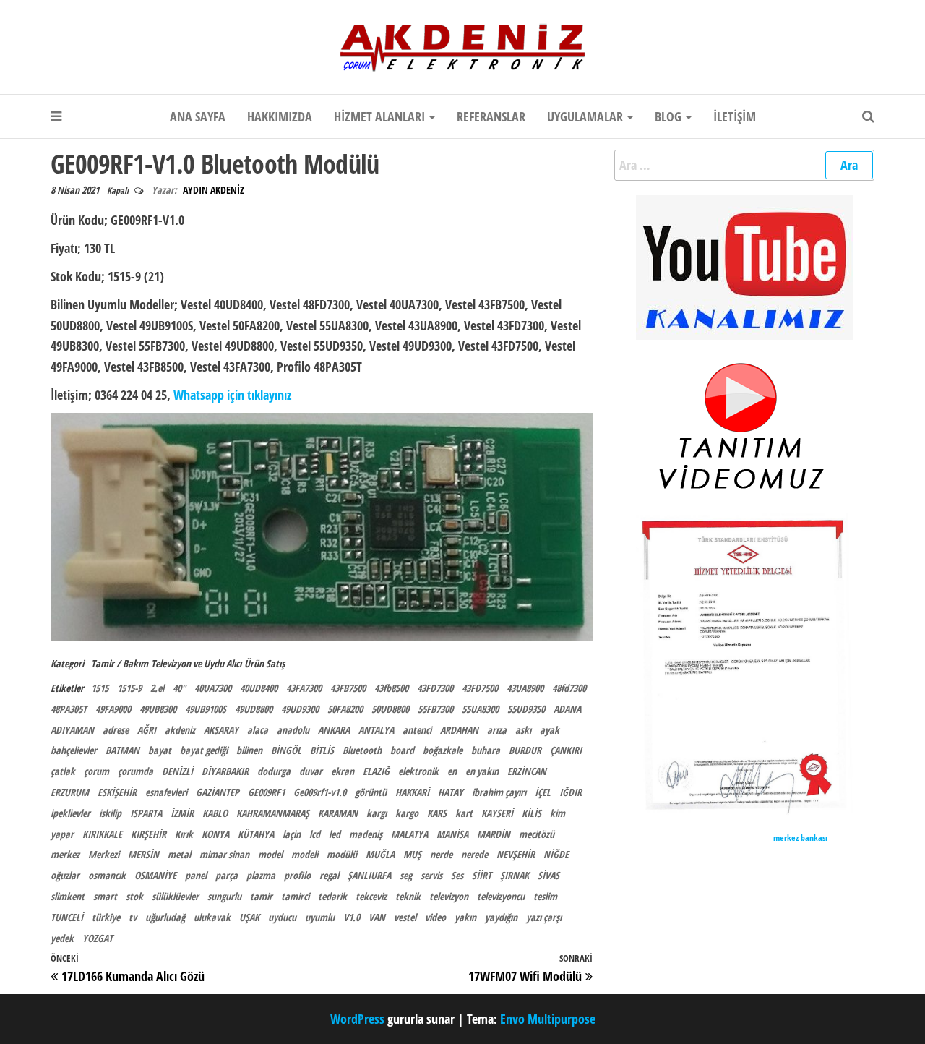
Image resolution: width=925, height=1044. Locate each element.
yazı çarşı (544, 917)
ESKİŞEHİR (117, 792)
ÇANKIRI (566, 750)
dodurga (274, 771)
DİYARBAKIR (225, 771)
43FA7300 (304, 688)
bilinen (249, 750)
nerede (474, 854)
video (435, 917)
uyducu (282, 917)
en (452, 771)
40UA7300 (212, 688)
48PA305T (69, 709)
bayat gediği (204, 750)
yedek (62, 938)
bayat (159, 750)
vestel (405, 917)
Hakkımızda (279, 116)
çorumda (135, 771)
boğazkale (442, 750)
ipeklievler (70, 813)
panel (196, 875)
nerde (441, 854)
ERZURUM (70, 792)
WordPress (357, 1018)
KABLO (215, 813)
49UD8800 (253, 709)
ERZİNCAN (526, 771)
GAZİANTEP (217, 792)
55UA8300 (480, 709)
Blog (669, 116)
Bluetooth (362, 750)
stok (134, 896)
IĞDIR (570, 792)
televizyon (448, 896)
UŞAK (249, 917)
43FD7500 (480, 688)
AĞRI (146, 730)
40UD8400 (259, 688)
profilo (297, 875)
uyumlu (320, 917)
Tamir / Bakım (119, 663)
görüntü (371, 792)
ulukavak (212, 917)
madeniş (365, 834)
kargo (406, 813)
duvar (310, 771)
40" (179, 688)
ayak (549, 730)
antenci (417, 730)
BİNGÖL (286, 750)
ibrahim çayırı (499, 792)
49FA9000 (113, 709)
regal (329, 875)
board (402, 750)
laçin (292, 834)
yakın (465, 917)
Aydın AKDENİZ (213, 190)
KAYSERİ (497, 813)
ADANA (567, 709)
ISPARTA (146, 813)
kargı (376, 813)
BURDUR (525, 750)
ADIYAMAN (72, 730)
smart (105, 896)
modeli (304, 854)
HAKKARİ (412, 792)
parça (226, 875)
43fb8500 (391, 688)
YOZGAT (97, 938)
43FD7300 (435, 688)
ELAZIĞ (376, 771)
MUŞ (412, 854)
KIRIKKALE (102, 834)
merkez (65, 854)
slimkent (68, 896)
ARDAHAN (459, 730)
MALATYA (409, 834)
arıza (497, 730)
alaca (257, 730)
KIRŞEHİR (148, 834)
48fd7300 (569, 688)
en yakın (482, 771)
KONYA (215, 834)
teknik (408, 896)
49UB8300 (157, 709)
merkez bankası (800, 837)
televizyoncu (501, 896)
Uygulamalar (586, 116)
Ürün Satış (264, 663)
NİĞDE (556, 854)
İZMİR (182, 813)
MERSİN (143, 854)
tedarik (332, 896)
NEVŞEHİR (515, 854)
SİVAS (548, 875)
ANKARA (334, 730)
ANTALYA (376, 730)
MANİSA (452, 834)
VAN (377, 917)
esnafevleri (166, 792)
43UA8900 (525, 688)
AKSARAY (221, 730)
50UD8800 (390, 709)
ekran (342, 771)
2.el (157, 688)
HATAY (450, 792)
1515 (99, 688)
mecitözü (536, 834)
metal (179, 854)
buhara (485, 750)
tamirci (295, 896)
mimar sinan (224, 854)
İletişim (734, 116)
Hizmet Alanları (381, 116)
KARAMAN (338, 813)
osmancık (107, 875)
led (334, 834)
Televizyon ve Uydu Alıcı (196, 663)
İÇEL (543, 792)
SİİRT (481, 875)
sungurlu (224, 896)
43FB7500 (348, 688)
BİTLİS (322, 750)
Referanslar (491, 116)
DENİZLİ (177, 771)
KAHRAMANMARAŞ (272, 813)
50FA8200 (345, 709)
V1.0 (351, 917)
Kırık (184, 834)
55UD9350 (526, 709)
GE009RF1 (266, 792)
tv (133, 917)
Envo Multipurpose (547, 1018)
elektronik (418, 771)
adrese (116, 730)
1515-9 (129, 688)
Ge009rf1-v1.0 (319, 792)
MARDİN (493, 834)
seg (406, 875)
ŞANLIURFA (369, 875)
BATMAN (122, 750)
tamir (261, 896)
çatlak (63, 771)
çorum (96, 771)
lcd (314, 834)
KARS (437, 813)
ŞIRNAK (514, 875)
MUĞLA (380, 854)
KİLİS (531, 813)
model (270, 854)
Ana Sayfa (197, 116)
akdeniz (180, 730)
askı (523, 730)
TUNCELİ (67, 917)
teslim (545, 896)
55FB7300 (435, 709)
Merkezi (103, 854)
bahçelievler (74, 750)
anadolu (293, 730)
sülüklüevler (175, 896)
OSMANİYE (155, 875)
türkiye (106, 917)
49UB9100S (205, 709)
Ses (457, 875)
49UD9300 (300, 709)
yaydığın (501, 917)
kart (464, 813)
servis (431, 875)
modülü (342, 854)
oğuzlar (65, 875)
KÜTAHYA (256, 834)
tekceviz (371, 896)
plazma (260, 875)
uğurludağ (165, 917)
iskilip (110, 813)
